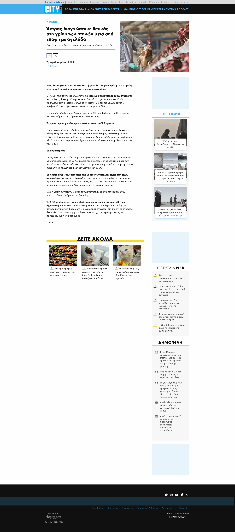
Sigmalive (73, 2)
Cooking (165, 2)
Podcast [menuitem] (183, 9)
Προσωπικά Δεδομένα (148, 508)
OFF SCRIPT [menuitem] (143, 9)
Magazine (154, 2)
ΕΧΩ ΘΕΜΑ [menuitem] (79, 9)
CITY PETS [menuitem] (157, 9)
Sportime (94, 2)
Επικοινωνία (128, 508)
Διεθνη (52, 22)
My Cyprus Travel (179, 2)
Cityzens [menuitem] (170, 9)
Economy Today (109, 2)
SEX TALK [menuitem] (117, 9)
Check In (143, 2)
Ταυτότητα (113, 508)
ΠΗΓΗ (50, 222)
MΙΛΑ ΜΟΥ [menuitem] (94, 9)
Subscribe (184, 508)
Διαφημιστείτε (169, 508)
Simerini (84, 2)
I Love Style (130, 2)
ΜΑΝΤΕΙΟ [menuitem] (129, 9)
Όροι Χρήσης (98, 508)
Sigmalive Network (54, 2)
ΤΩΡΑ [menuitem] (68, 9)
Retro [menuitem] (106, 9)
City (121, 2)
